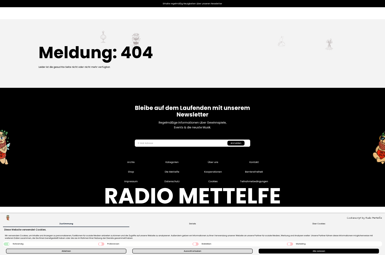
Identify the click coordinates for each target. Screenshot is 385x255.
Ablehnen (66, 251)
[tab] (66, 224)
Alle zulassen (319, 251)
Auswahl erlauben (192, 251)
